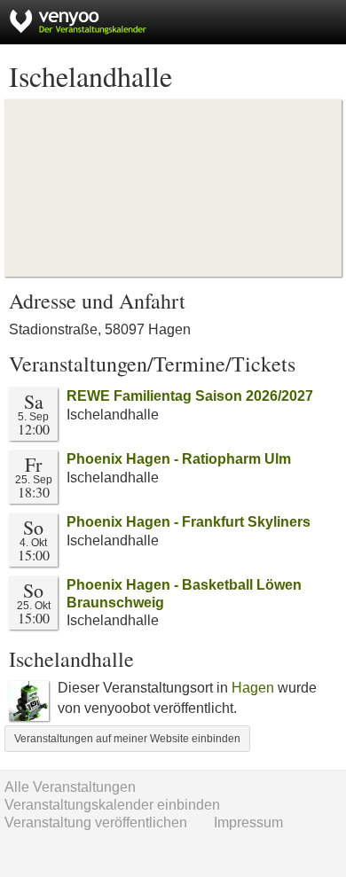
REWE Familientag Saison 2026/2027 (190, 395)
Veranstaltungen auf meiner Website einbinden (127, 738)
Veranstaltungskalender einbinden (112, 804)
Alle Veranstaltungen (70, 787)
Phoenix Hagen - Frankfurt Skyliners (189, 521)
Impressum (248, 822)
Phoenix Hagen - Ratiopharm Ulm (179, 458)
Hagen (253, 687)
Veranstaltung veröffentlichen (95, 822)
